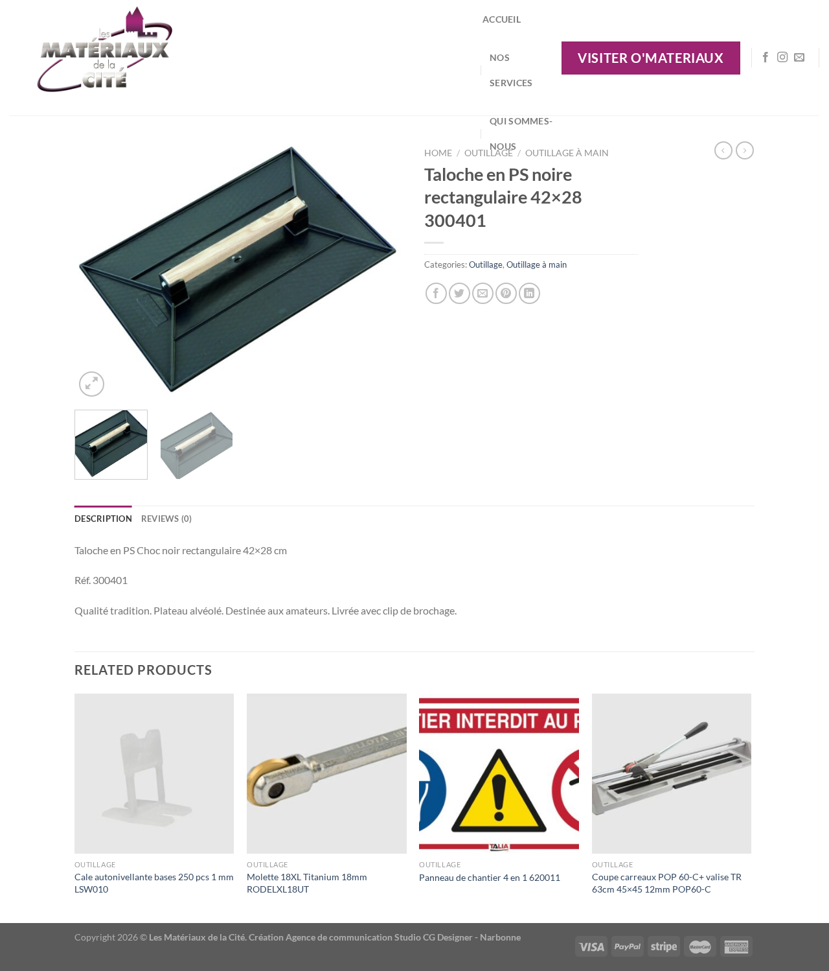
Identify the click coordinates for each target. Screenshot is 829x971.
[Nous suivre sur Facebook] (765, 58)
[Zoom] (91, 384)
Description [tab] (103, 518)
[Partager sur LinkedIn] (529, 293)
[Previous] (97, 270)
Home (438, 153)
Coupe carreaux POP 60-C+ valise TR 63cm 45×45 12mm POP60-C (667, 883)
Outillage (486, 264)
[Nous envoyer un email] (799, 58)
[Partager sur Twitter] (459, 293)
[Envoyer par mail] (483, 293)
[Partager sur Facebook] (436, 293)
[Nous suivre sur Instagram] (782, 58)
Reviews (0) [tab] (166, 518)
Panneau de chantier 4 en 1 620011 (489, 877)
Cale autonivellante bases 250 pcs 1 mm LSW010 (154, 883)
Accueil (502, 19)
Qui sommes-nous (521, 133)
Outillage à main (567, 153)
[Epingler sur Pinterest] (506, 293)
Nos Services (511, 70)
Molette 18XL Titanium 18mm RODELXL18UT (307, 883)
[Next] (382, 270)
